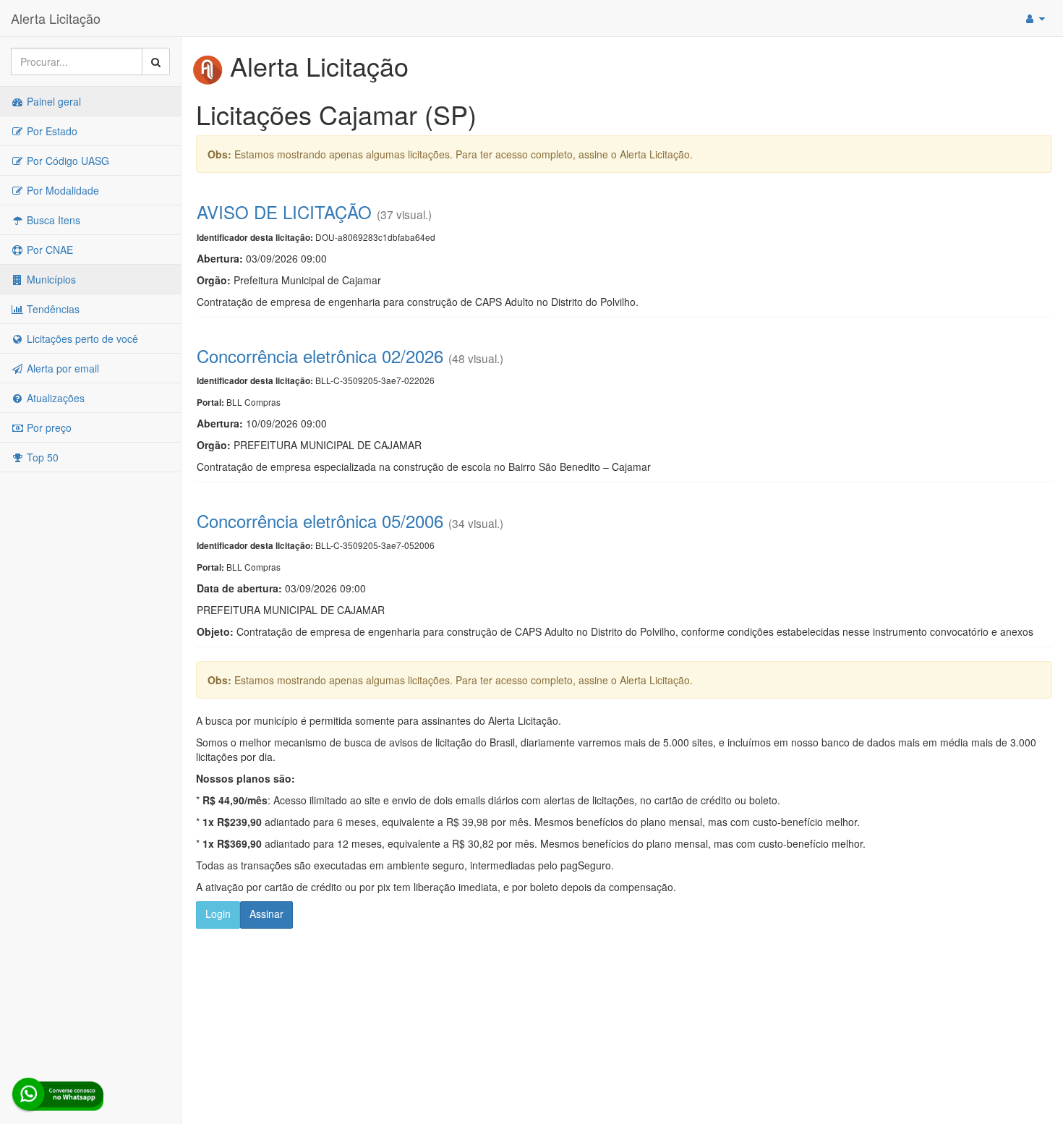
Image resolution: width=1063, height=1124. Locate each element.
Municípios (50, 279)
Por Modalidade (61, 190)
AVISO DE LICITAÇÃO (284, 211)
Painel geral (52, 101)
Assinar (266, 913)
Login (218, 913)
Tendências (52, 309)
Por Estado (50, 131)
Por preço (48, 427)
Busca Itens (52, 220)
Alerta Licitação (56, 18)
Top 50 (41, 457)
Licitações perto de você (81, 338)
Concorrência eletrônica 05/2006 (320, 520)
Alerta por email (61, 368)
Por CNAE (48, 249)
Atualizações (54, 398)
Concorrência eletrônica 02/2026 (320, 355)
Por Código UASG (66, 160)
